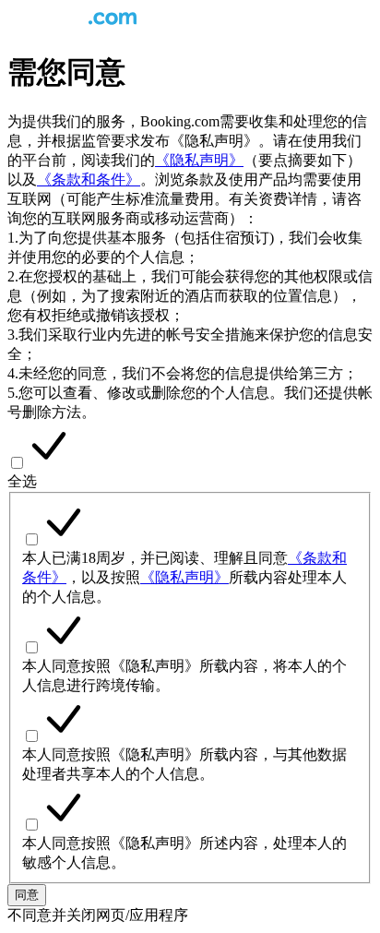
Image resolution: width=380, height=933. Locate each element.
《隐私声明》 (199, 160)
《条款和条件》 (88, 179)
